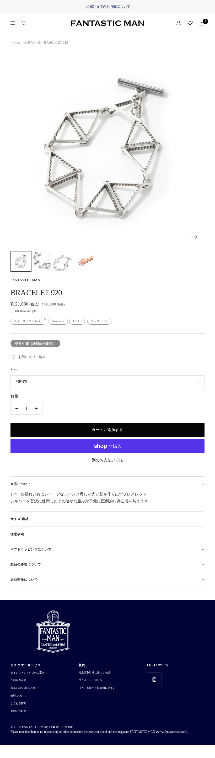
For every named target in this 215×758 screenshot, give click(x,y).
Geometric (58, 321)
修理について (18, 695)
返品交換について (24, 579)
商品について (20, 484)
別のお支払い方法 (107, 460)
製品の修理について (25, 564)
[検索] (24, 23)
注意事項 (17, 534)
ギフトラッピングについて (30, 549)
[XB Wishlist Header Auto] (190, 23)
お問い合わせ (18, 710)
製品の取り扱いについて (24, 687)
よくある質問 (18, 703)
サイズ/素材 (19, 519)
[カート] (202, 23)
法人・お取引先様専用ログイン (97, 687)
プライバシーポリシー (92, 680)
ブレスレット (99, 321)
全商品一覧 (32, 42)
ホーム (15, 42)
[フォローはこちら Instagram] (154, 679)
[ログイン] (178, 23)
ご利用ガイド (18, 680)
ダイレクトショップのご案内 (27, 672)
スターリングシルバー (28, 321)
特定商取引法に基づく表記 (94, 672)
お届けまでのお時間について (108, 6)
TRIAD (77, 321)
